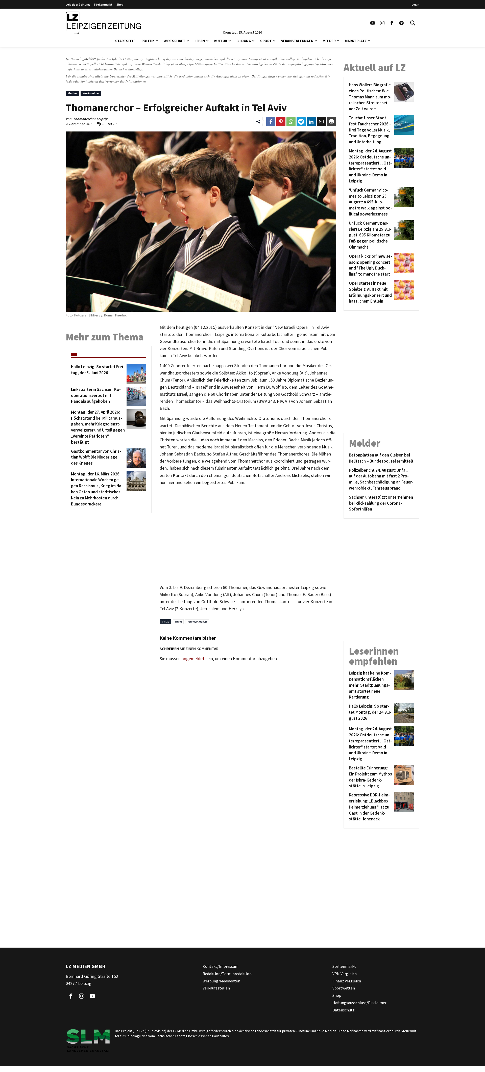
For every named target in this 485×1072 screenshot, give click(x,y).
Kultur (220, 40)
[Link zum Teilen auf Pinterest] (280, 121)
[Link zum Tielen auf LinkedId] (311, 121)
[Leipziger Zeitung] (103, 23)
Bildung (243, 40)
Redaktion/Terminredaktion (227, 973)
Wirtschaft (174, 40)
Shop (120, 4)
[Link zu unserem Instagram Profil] (382, 23)
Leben (200, 40)
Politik (148, 40)
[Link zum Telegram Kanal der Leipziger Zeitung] (401, 23)
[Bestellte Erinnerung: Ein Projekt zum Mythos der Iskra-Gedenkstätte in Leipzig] (403, 777)
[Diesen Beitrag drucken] (331, 121)
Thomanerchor (197, 622)
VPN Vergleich (344, 973)
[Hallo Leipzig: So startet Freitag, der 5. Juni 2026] (135, 374)
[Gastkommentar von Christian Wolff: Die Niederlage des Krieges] (135, 458)
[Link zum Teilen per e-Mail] (321, 121)
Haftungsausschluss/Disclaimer (359, 1002)
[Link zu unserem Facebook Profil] (392, 23)
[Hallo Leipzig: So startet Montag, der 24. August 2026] (403, 713)
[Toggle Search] (412, 23)
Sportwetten (343, 988)
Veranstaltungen (297, 40)
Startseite (125, 40)
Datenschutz (343, 1009)
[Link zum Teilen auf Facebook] (270, 121)
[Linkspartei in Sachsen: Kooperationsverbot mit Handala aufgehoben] (135, 396)
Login (415, 4)
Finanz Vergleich (346, 980)
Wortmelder (91, 93)
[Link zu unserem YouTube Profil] (372, 23)
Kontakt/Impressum (220, 966)
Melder (329, 40)
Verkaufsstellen (216, 988)
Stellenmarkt (103, 4)
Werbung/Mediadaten (221, 980)
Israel (178, 622)
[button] (157, 40)
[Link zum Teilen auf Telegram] (301, 121)
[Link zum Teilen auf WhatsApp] (291, 121)
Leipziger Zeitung (78, 4)
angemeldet (193, 658)
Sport (266, 40)
